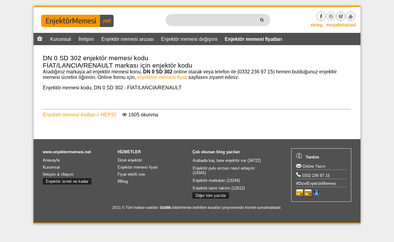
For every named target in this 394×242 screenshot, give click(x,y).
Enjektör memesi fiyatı (138, 167)
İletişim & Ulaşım (58, 174)
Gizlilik (165, 207)
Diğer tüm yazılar (210, 195)
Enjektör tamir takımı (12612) (219, 188)
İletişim (86, 39)
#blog (317, 24)
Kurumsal (60, 39)
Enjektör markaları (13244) (216, 180)
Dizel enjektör (130, 160)
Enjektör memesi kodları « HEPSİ (79, 114)
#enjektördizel (341, 24)
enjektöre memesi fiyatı (162, 77)
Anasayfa (51, 160)
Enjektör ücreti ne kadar (67, 181)
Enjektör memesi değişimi (189, 39)
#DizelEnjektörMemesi (316, 183)
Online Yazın (313, 166)
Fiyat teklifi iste (131, 174)
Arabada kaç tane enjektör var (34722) (227, 160)
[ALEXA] (316, 194)
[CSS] (308, 194)
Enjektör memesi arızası (127, 39)
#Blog (123, 181)
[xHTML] (299, 194)
